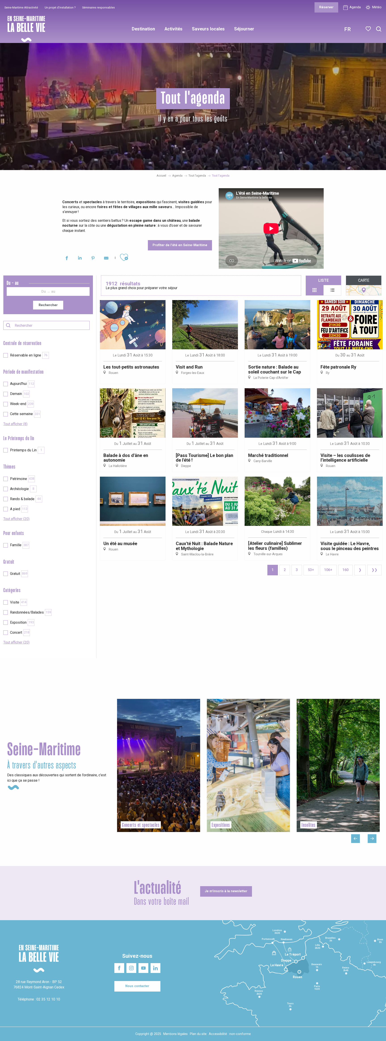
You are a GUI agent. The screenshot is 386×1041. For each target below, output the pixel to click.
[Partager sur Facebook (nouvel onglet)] (67, 259)
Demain (19, 394)
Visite (18, 602)
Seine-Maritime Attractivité (21, 7)
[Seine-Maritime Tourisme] (24, 29)
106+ (328, 570)
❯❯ (374, 570)
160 (345, 570)
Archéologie (22, 489)
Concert (19, 632)
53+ (311, 570)
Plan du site (198, 1034)
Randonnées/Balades (30, 612)
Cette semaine (25, 414)
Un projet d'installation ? (60, 7)
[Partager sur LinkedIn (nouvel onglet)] (80, 259)
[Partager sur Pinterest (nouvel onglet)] (93, 259)
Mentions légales (175, 1034)
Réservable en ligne (28, 355)
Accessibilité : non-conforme (230, 1034)
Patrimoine (22, 479)
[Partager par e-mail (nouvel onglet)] (106, 259)
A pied (18, 509)
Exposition (22, 622)
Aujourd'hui (22, 384)
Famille (19, 545)
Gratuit (18, 574)
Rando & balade (25, 499)
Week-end (21, 404)
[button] (379, 29)
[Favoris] (369, 28)
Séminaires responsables (98, 7)
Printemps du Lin (26, 450)
